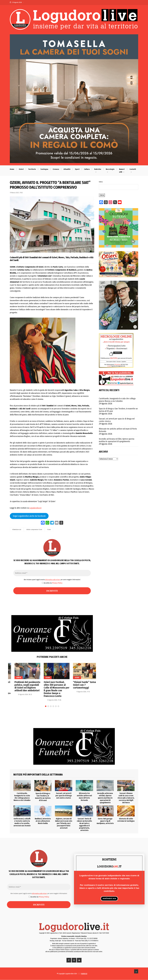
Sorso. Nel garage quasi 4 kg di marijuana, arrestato (105, 821)
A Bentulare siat (16, 529)
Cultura (87, 169)
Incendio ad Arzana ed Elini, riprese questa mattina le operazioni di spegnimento (116, 440)
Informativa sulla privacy (52, 579)
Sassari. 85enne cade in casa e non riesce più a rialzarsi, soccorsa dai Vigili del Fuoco (126, 798)
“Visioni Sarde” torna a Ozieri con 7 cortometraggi (80, 685)
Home (12, 169)
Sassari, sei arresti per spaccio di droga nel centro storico (117, 420)
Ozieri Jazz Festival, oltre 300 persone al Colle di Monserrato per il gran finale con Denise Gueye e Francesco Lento (52, 689)
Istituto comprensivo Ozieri (34, 529)
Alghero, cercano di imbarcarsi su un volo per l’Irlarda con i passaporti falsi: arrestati (63, 823)
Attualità (67, 169)
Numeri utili (122, 170)
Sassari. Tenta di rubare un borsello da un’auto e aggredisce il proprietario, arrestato (84, 824)
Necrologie (110, 169)
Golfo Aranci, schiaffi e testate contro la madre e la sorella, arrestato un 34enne (22, 822)
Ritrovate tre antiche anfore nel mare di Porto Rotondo (118, 430)
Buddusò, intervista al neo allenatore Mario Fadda (43, 821)
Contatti (133, 169)
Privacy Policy (57, 583)
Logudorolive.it (35, 508)
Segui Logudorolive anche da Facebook (29, 516)
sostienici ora (109, 899)
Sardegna (44, 169)
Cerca (101, 182)
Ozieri (21, 169)
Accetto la (52, 583)
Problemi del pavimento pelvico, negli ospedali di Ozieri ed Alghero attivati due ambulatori (23, 686)
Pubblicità (84, 974)
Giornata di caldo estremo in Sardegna (125, 820)
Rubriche (97, 169)
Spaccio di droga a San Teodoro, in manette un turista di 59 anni (118, 409)
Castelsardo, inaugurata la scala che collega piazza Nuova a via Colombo (117, 399)
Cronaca (56, 169)
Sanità (14, 677)
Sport (77, 169)
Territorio (32, 169)
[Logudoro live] (74, 20)
